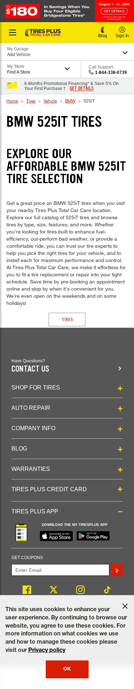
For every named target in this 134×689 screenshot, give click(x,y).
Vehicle (50, 101)
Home (12, 101)
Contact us (30, 369)
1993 (67, 319)
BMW (70, 101)
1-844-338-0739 (111, 72)
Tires (30, 101)
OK (67, 669)
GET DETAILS (82, 88)
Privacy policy (46, 651)
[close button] (125, 606)
